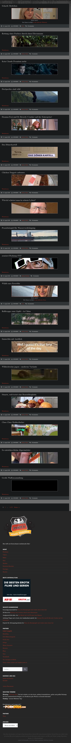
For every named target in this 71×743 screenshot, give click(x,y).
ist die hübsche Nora (40, 300)
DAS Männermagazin (9, 637)
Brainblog (6, 634)
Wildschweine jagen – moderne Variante (19, 366)
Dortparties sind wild (11, 89)
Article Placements (8, 686)
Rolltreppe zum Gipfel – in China (16, 311)
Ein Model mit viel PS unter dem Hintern (30, 615)
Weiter (17, 507)
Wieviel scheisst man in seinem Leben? (19, 200)
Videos (26, 54)
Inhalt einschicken (8, 678)
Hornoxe (5, 648)
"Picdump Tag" (13, 694)
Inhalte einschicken (39, 740)
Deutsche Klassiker (8, 566)
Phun (4, 651)
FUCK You (6, 639)
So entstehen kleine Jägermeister (16, 449)
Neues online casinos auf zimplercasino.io (15, 662)
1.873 (11, 507)
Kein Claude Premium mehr (14, 61)
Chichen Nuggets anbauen (13, 172)
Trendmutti (6, 657)
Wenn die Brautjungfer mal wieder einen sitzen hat (32, 610)
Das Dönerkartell (9, 144)
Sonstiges (5, 569)
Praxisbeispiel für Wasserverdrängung (18, 227)
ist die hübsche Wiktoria (40, 22)
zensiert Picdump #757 (12, 255)
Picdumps (27, 276)
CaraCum (31, 740)
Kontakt (5, 680)
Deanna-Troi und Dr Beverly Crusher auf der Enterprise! (27, 116)
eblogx (5, 642)
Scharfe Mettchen (9, 5)
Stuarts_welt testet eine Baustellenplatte (19, 394)
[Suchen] (25, 669)
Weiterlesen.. (5, 50)
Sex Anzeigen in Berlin (9, 659)
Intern (23, 54)
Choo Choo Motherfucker (13, 422)
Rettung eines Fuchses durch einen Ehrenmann (22, 33)
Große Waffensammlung (12, 477)
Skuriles (5, 563)
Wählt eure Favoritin (11, 283)
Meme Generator (7, 645)
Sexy (23, 26)
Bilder (4, 557)
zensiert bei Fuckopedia (23, 740)
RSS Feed (46, 740)
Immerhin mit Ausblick (12, 338)
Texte (4, 716)
